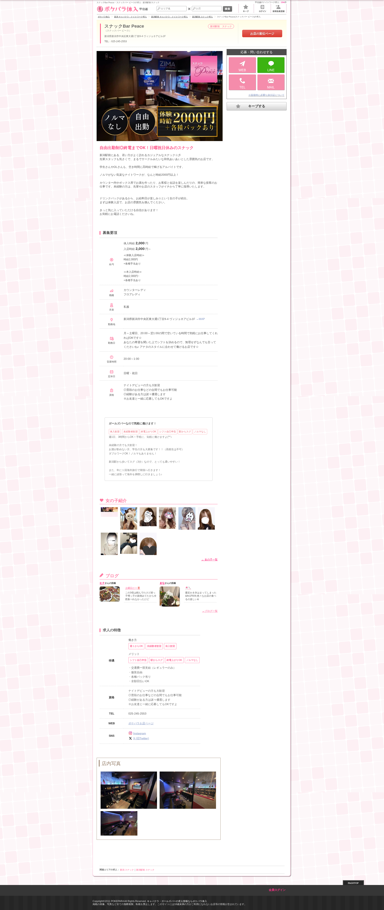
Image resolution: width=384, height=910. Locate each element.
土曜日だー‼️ (132, 588)
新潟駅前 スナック (145, 870)
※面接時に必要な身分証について (266, 95)
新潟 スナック (127, 870)
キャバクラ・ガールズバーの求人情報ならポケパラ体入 (177, 901)
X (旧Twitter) (141, 738)
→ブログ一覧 (210, 610)
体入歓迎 (115, 431)
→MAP (200, 319)
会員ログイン (277, 889)
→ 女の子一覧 (209, 559)
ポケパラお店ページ (141, 723)
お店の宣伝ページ (262, 33)
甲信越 (143, 9)
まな (162, 582)
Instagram (139, 733)
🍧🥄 (188, 588)
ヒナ (102, 582)
